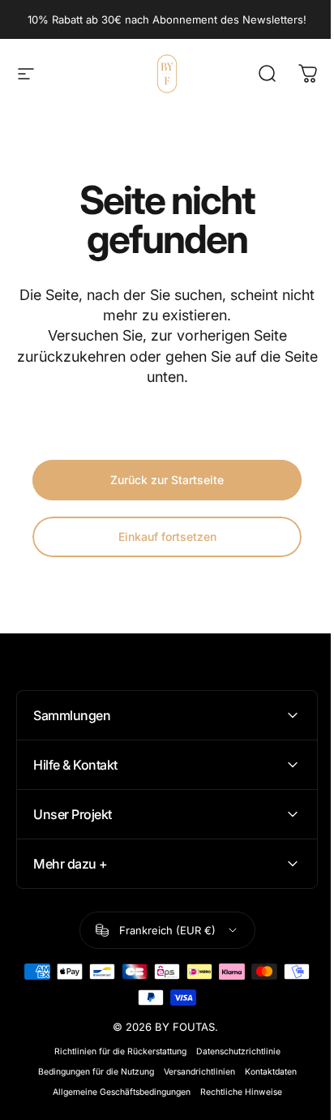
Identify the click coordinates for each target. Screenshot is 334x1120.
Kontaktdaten (264, 1071)
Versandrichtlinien (193, 1071)
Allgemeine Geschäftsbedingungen (115, 1092)
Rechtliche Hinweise (235, 1092)
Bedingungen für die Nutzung (90, 1071)
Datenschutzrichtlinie (232, 1051)
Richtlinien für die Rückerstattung (114, 1051)
